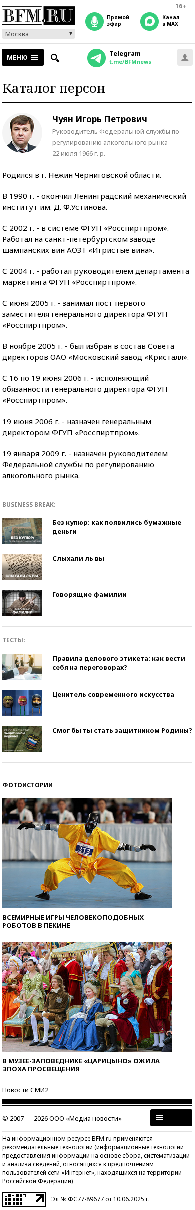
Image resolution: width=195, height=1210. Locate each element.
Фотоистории (27, 785)
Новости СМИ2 (25, 1089)
